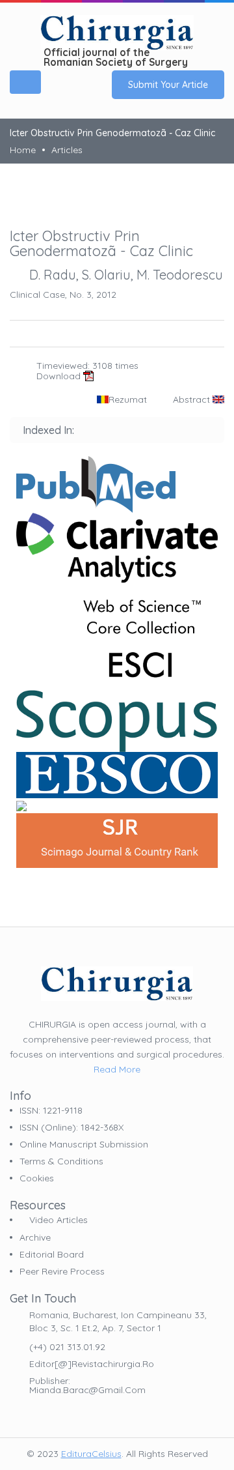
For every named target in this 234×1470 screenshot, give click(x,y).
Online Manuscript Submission (84, 1144)
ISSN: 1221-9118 (51, 1110)
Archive (35, 1237)
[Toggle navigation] (25, 82)
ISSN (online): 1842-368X (72, 1127)
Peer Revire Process (62, 1271)
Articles (67, 149)
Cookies (37, 1178)
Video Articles (57, 1220)
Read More (117, 1069)
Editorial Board (52, 1254)
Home (23, 149)
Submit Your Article (168, 85)
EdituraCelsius (91, 1454)
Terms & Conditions (61, 1161)
